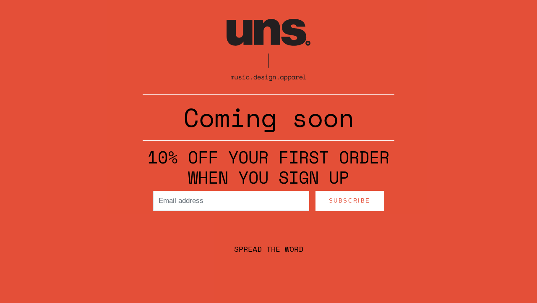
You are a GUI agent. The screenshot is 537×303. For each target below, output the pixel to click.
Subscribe (349, 201)
